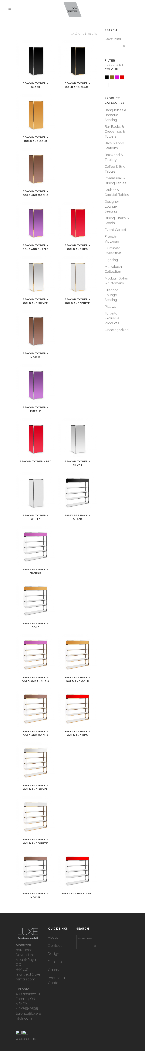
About (53, 937)
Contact (55, 945)
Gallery (53, 969)
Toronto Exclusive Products (112, 318)
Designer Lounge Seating (112, 206)
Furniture (55, 961)
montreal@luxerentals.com (28, 977)
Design (53, 953)
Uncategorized (117, 330)
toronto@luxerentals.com (28, 1016)
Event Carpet (115, 230)
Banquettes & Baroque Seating (115, 115)
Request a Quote (56, 980)
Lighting (111, 260)
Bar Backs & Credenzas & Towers (115, 131)
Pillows (110, 306)
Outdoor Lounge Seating (111, 295)
